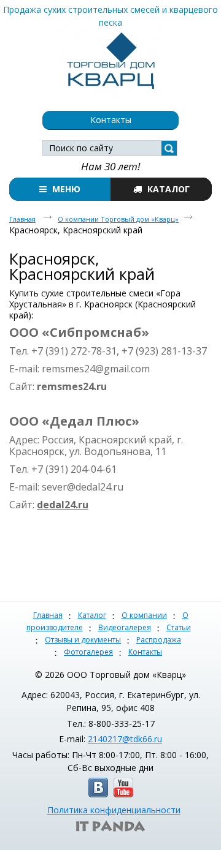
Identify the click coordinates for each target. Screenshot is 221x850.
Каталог (92, 615)
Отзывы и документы (83, 639)
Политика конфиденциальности (113, 810)
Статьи (178, 627)
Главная (48, 615)
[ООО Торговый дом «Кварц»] (110, 58)
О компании (144, 615)
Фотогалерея (88, 652)
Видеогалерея (124, 627)
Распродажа (158, 639)
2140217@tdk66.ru (125, 739)
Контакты (145, 652)
